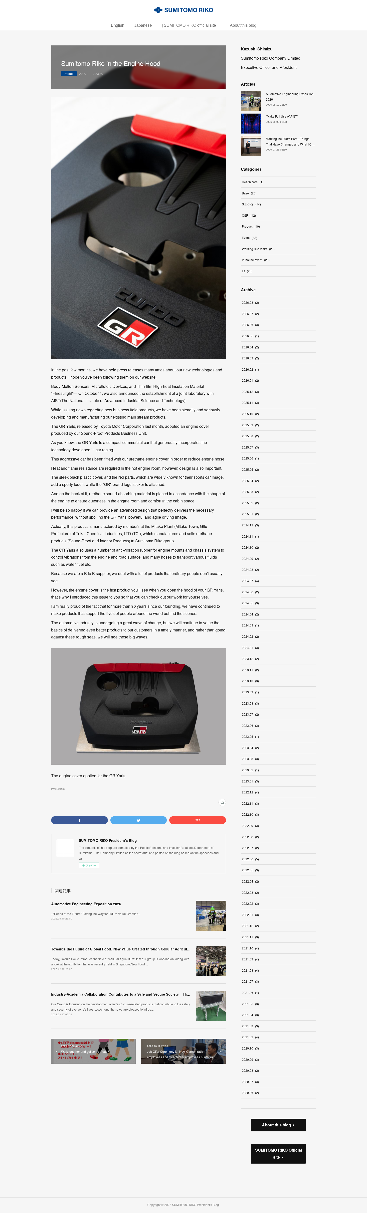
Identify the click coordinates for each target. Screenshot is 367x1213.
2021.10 (250, 948)
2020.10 (250, 1048)
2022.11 (250, 803)
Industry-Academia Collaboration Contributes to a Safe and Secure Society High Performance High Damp (142, 994)
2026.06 (250, 324)
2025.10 (250, 414)
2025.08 (250, 436)
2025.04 (250, 480)
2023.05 (250, 736)
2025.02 (250, 503)
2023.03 (250, 759)
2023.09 (250, 692)
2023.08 (250, 703)
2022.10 (250, 814)
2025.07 (250, 447)
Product (69, 73)
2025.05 (250, 469)
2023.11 (250, 670)
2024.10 (250, 547)
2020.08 (250, 1070)
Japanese (143, 25)
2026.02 (250, 369)
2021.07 (250, 981)
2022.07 (250, 848)
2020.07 (250, 1081)
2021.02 (250, 1037)
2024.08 (250, 569)
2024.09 (250, 558)
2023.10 (250, 681)
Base (249, 193)
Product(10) (58, 789)
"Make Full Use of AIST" (282, 116)
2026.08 (250, 302)
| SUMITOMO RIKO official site (189, 25)
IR (247, 271)
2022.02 (250, 903)
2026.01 (250, 380)
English (117, 25)
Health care (252, 182)
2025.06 (250, 458)
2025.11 (250, 402)
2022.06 (250, 859)
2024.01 (250, 647)
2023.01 (250, 781)
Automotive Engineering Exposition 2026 (86, 903)
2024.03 (250, 625)
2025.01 (250, 514)
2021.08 (250, 970)
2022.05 (250, 870)
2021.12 (250, 925)
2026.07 (250, 313)
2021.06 (250, 992)
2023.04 (250, 748)
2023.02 (250, 770)
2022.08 (250, 837)
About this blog (276, 1125)
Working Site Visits (258, 249)
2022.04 (250, 881)
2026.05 (250, 336)
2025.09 (250, 425)
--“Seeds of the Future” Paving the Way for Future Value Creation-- (95, 913)
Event (249, 237)
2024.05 (250, 603)
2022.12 (250, 792)
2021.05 (250, 1004)
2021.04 (250, 1015)
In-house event (256, 260)
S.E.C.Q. (251, 204)
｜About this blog (241, 25)
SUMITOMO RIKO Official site (278, 1153)
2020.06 (250, 1092)
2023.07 (250, 714)
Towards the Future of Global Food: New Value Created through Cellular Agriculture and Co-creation (136, 948)
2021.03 (250, 1026)
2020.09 (250, 1059)
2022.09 (250, 825)
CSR (249, 215)
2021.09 (250, 959)
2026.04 (250, 347)
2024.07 (250, 581)
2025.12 (250, 391)
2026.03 (250, 358)
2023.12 (250, 658)
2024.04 (250, 614)
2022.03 (250, 892)
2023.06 (250, 725)
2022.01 (250, 914)
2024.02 (250, 636)
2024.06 (250, 592)
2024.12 (250, 525)
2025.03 (250, 491)
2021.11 (250, 937)
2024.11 (250, 536)
